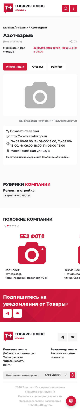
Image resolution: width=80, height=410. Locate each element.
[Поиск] (65, 8)
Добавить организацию (19, 353)
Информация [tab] (15, 66)
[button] (30, 10)
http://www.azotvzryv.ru (28, 136)
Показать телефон (24, 131)
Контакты (57, 357)
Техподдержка (13, 357)
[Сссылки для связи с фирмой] (71, 41)
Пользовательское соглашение (40, 400)
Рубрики (22, 27)
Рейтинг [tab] (56, 66)
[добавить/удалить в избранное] (75, 41)
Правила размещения (40, 391)
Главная (8, 27)
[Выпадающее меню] (73, 8)
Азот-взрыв (39, 27)
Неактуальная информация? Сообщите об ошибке (37, 157)
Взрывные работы (17, 195)
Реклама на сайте (63, 353)
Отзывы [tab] (37, 66)
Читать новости (13, 360)
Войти (7, 364)
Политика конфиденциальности (40, 396)
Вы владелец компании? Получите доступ (48, 120)
